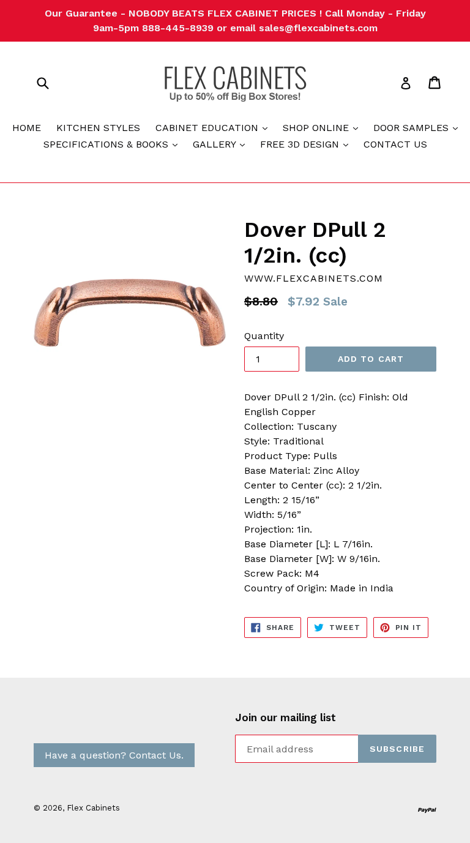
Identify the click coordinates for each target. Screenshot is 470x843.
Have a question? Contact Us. (114, 755)
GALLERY (222, 144)
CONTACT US (395, 144)
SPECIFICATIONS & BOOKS (113, 144)
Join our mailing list (285, 717)
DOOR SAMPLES (418, 127)
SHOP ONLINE (323, 127)
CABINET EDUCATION (214, 127)
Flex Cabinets (93, 807)
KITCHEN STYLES (98, 127)
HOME (26, 127)
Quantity (264, 336)
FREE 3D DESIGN (307, 144)
